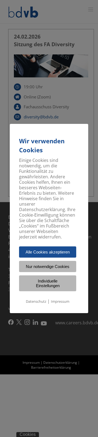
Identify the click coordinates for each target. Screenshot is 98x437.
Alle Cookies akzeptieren (48, 252)
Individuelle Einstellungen (48, 283)
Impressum (60, 301)
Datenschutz (36, 301)
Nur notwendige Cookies (47, 266)
